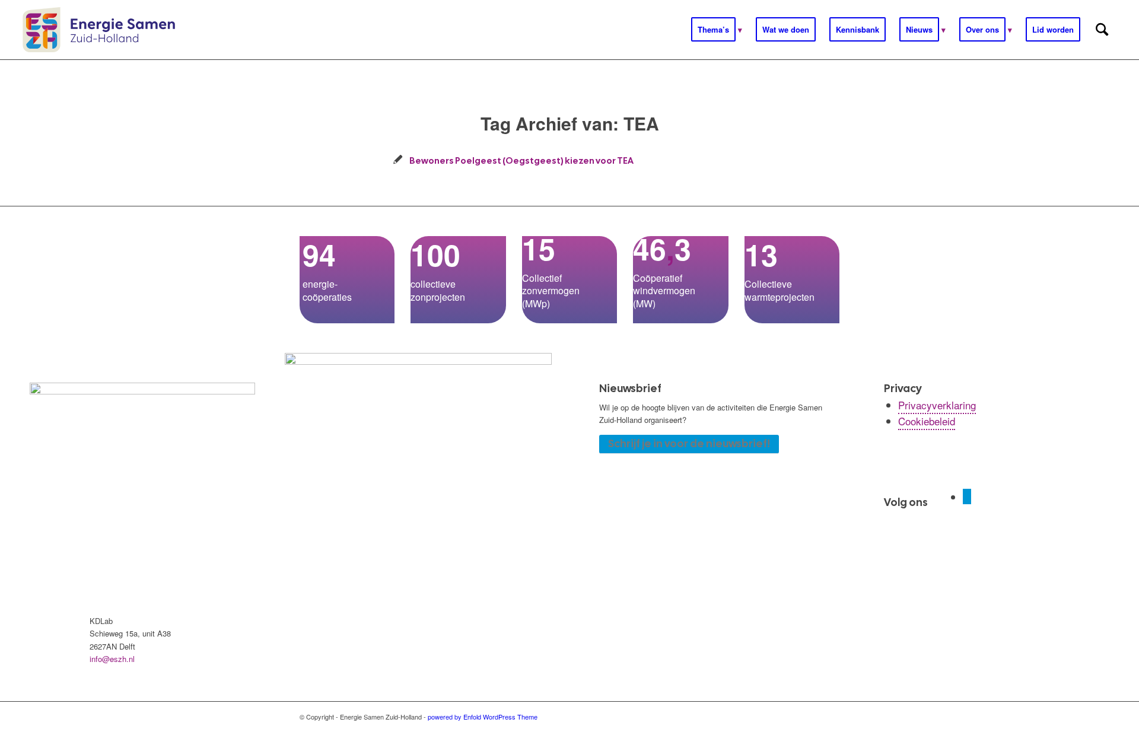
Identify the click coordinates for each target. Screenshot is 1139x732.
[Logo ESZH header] (99, 29)
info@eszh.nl (112, 658)
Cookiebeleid (926, 420)
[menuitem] (716, 29)
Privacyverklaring (937, 404)
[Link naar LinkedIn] (967, 496)
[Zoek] (1102, 29)
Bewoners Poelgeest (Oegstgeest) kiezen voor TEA (521, 160)
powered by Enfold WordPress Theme (482, 716)
